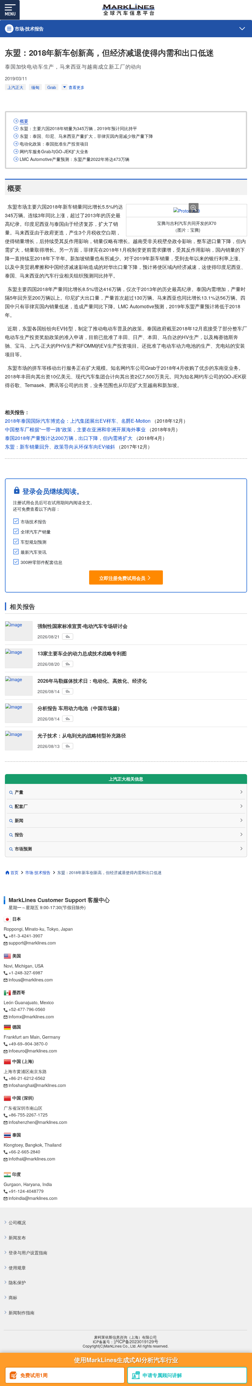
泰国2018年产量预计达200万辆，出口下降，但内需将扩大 (68, 437)
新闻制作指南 (21, 1312)
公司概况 (17, 1222)
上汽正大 (15, 87)
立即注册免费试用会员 (122, 578)
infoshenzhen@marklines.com (38, 1122)
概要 (24, 121)
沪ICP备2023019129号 (136, 1341)
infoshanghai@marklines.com (37, 1085)
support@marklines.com (32, 943)
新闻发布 (17, 1237)
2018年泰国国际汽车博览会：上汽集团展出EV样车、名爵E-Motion (78, 420)
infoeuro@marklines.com (33, 1051)
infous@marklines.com (31, 980)
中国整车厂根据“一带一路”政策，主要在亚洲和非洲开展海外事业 (75, 429)
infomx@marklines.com (31, 1016)
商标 (13, 1297)
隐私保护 (17, 1282)
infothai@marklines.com (32, 1159)
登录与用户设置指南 (28, 1252)
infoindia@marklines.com (33, 1198)
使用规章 (17, 1267)
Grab (51, 87)
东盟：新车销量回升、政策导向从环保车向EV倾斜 (60, 446)
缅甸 (35, 87)
